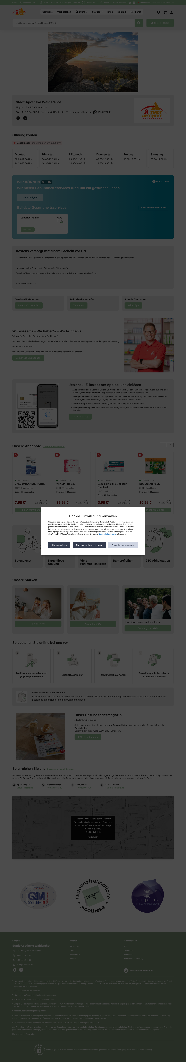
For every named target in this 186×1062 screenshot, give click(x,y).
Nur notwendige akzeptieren (89, 545)
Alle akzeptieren (59, 545)
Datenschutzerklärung (107, 534)
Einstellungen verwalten (123, 545)
